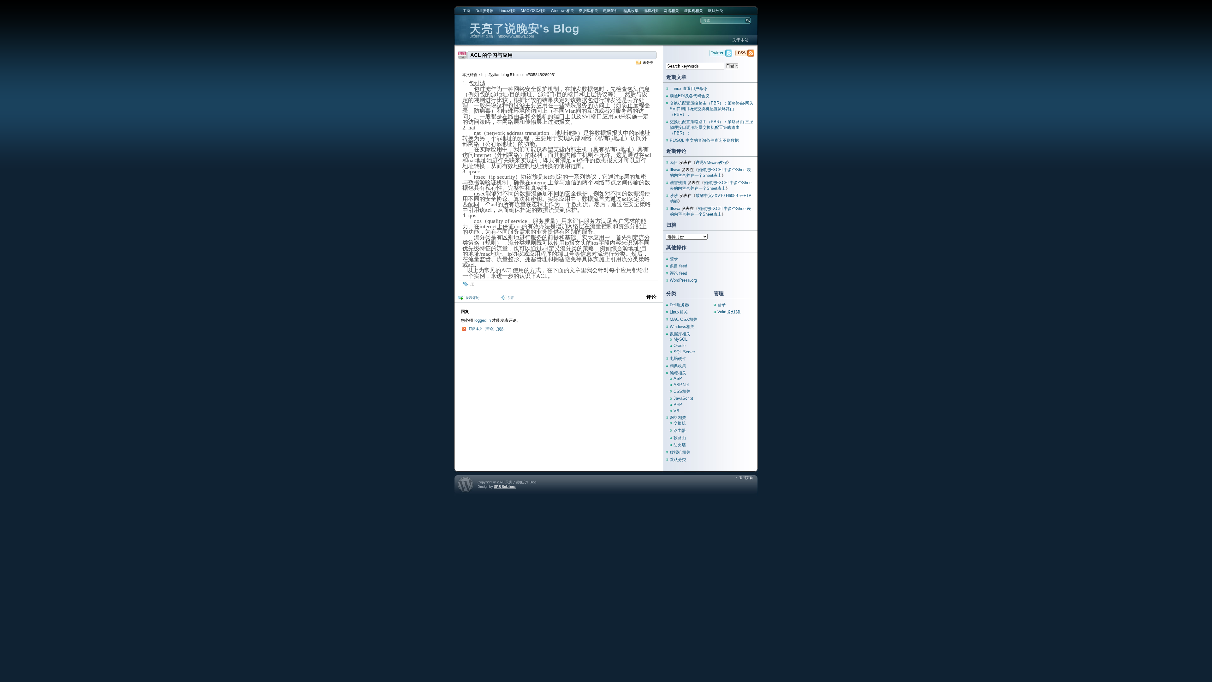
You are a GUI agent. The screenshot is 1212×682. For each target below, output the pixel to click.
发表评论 (472, 298)
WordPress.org (683, 280)
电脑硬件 (610, 11)
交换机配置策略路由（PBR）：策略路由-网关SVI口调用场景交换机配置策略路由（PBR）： (711, 109)
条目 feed (678, 266)
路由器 (680, 430)
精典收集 (631, 11)
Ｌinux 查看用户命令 (688, 88)
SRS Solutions (505, 486)
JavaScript (683, 398)
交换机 (680, 423)
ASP (678, 378)
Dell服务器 (484, 11)
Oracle (680, 345)
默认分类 (715, 11)
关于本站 (740, 40)
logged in (482, 320)
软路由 (680, 437)
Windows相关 (562, 11)
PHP (678, 404)
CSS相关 (682, 391)
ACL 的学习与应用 (491, 55)
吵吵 (674, 195)
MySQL (680, 339)
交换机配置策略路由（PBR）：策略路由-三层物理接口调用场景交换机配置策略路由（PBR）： (711, 127)
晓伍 (674, 162)
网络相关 (671, 11)
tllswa (675, 169)
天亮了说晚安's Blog (524, 28)
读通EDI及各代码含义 (690, 95)
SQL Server (684, 352)
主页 (466, 11)
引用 (511, 298)
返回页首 (746, 478)
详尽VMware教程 (711, 162)
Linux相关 (507, 11)
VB (676, 411)
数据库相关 (588, 11)
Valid (729, 311)
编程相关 (651, 11)
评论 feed (678, 273)
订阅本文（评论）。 (488, 329)
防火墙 (680, 445)
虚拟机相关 (693, 11)
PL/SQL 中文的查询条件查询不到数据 (704, 140)
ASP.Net (681, 384)
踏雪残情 (678, 182)
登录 (674, 258)
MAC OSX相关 (533, 11)
